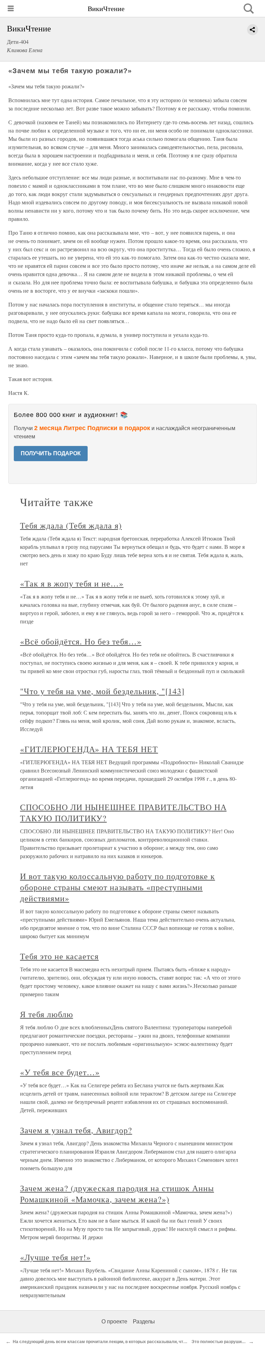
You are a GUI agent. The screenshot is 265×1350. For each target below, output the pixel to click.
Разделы (144, 1321)
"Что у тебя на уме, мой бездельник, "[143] (102, 691)
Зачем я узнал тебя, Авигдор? (76, 1130)
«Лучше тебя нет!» (55, 1257)
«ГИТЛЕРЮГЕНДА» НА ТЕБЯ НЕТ (89, 749)
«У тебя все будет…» (60, 1072)
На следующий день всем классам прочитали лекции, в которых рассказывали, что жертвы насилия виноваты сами (133, 1341)
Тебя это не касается (59, 956)
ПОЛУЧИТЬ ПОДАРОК (51, 453)
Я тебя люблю (46, 1014)
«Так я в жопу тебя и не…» (72, 583)
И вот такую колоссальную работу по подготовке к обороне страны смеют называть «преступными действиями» (117, 887)
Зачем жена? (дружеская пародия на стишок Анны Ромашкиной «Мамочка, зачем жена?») (117, 1194)
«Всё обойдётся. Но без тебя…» (80, 641)
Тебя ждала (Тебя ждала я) (71, 525)
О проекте (114, 1321)
